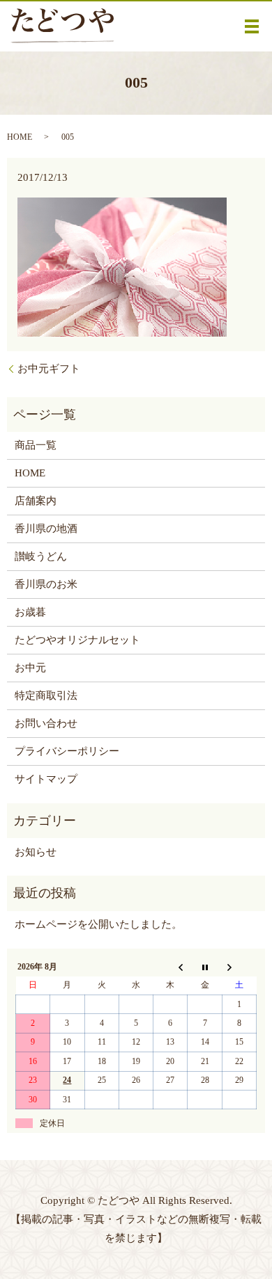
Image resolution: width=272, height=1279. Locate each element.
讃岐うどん (41, 556)
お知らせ (35, 852)
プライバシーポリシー (67, 751)
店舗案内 (35, 500)
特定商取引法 (46, 695)
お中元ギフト (48, 368)
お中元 (30, 667)
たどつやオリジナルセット (77, 639)
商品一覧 (35, 445)
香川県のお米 (46, 584)
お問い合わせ (46, 723)
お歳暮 (30, 612)
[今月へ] (205, 967)
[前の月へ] (170, 967)
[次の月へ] (239, 967)
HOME (19, 137)
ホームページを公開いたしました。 (98, 924)
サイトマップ (46, 779)
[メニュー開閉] (252, 26)
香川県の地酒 (46, 528)
